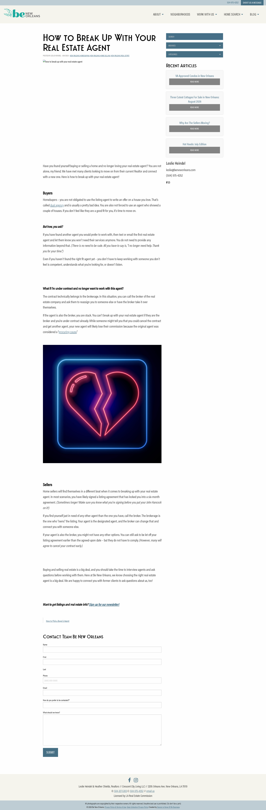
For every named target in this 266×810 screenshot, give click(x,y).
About (157, 14)
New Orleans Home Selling (100, 55)
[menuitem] (162, 14)
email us (150, 791)
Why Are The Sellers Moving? (194, 122)
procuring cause (68, 331)
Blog (253, 14)
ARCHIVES (171, 45)
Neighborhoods (180, 14)
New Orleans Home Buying (79, 55)
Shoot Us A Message (252, 2)
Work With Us (205, 14)
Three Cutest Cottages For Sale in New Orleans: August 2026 (194, 99)
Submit (50, 752)
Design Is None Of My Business (168, 806)
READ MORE (194, 81)
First (44, 656)
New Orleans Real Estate (120, 55)
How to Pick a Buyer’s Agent (57, 621)
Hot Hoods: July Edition (194, 144)
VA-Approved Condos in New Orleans (194, 75)
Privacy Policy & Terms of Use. (115, 806)
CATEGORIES (172, 54)
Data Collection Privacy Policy (137, 806)
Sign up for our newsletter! (104, 604)
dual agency (57, 205)
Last (44, 669)
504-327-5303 (120, 791)
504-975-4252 (232, 2)
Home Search (232, 14)
